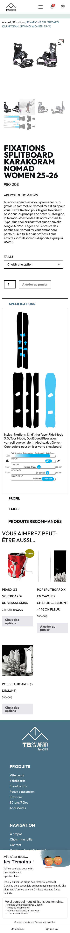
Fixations (19, 22)
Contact (15, 845)
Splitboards (17, 781)
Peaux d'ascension (22, 791)
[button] (40, 6)
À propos (16, 834)
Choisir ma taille (21, 839)
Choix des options (12, 621)
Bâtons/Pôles (19, 802)
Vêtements (17, 775)
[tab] (35, 303)
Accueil (6, 22)
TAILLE (8, 256)
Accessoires (18, 808)
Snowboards (18, 786)
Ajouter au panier (35, 284)
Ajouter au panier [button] (47, 628)
